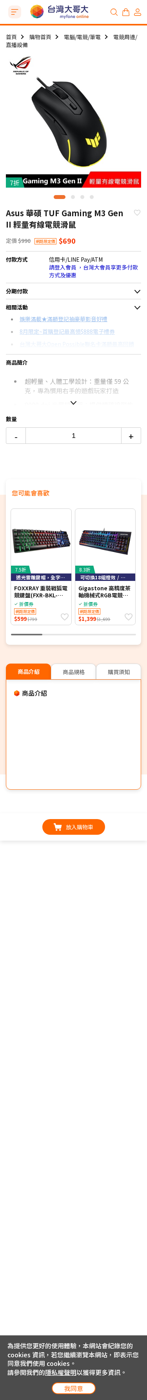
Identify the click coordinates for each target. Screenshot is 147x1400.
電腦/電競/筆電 (82, 37)
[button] (59, 197)
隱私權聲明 (60, 1372)
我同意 (73, 1388)
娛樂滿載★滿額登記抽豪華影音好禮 (63, 319)
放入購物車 (79, 827)
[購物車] (126, 12)
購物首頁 (40, 37)
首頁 (11, 37)
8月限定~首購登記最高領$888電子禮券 (67, 331)
